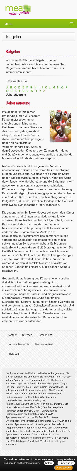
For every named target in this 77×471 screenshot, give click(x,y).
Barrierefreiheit (44, 344)
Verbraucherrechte (19, 344)
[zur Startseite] (15, 9)
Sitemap (27, 335)
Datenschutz (45, 335)
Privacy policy (66, 463)
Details (48, 463)
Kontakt (12, 335)
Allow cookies (63, 467)
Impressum (14, 353)
